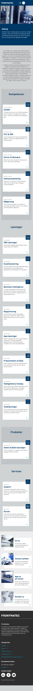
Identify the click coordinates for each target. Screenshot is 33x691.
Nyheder (3, 645)
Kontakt (3, 667)
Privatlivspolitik (5, 654)
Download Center (6, 651)
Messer (3, 648)
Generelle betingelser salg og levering (11, 657)
